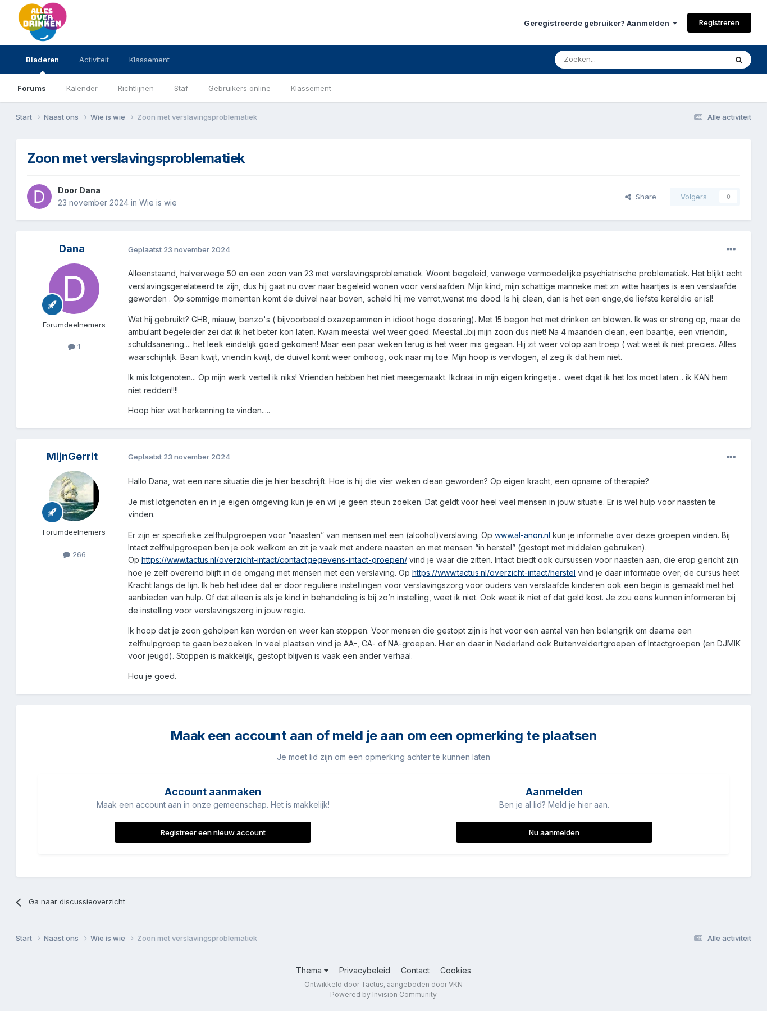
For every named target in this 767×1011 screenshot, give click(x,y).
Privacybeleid (364, 970)
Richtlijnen (136, 88)
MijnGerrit (72, 456)
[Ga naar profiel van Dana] (39, 196)
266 (78, 554)
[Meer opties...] (731, 249)
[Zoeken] (739, 60)
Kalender (82, 88)
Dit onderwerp (687, 59)
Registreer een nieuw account (213, 832)
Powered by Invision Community (383, 994)
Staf (181, 88)
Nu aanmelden (554, 832)
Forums (31, 88)
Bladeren (42, 59)
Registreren (719, 22)
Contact (415, 970)
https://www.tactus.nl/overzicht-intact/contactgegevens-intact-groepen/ (274, 559)
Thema (310, 970)
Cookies (455, 970)
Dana (90, 190)
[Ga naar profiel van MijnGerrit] (74, 496)
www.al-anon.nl (522, 535)
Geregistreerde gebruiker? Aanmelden (598, 23)
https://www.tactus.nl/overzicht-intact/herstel (494, 572)
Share (643, 196)
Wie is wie (158, 202)
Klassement (311, 88)
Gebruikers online (239, 88)
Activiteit (94, 59)
